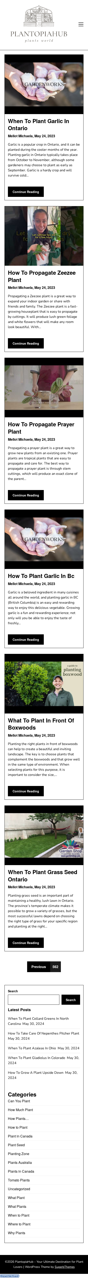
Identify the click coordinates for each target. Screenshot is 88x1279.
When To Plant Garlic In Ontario (38, 124)
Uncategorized (19, 1188)
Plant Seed (16, 1144)
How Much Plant (20, 1109)
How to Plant (17, 1127)
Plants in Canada (21, 1171)
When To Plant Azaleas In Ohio (32, 1048)
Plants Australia (20, 1162)
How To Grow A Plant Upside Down (36, 1072)
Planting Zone (18, 1153)
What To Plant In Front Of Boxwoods (41, 724)
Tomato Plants (19, 1180)
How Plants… (18, 1118)
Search (13, 991)
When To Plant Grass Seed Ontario (42, 875)
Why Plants (16, 1232)
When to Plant (18, 1215)
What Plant (16, 1197)
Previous (38, 966)
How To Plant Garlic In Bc (41, 576)
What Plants (17, 1206)
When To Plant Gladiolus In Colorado (37, 1058)
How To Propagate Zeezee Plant (42, 276)
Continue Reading (26, 192)
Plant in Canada (20, 1136)
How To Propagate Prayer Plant (41, 427)
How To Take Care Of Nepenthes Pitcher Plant (44, 1033)
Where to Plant (19, 1224)
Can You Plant (19, 1100)
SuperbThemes (65, 1267)
